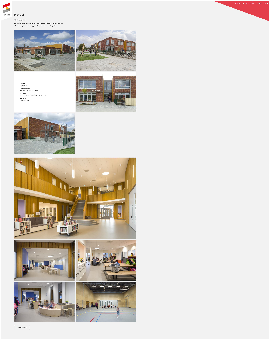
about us (238, 3)
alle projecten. (22, 327)
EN (267, 3)
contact (259, 3)
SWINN (6, 11)
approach (245, 3)
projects (252, 3)
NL (264, 3)
